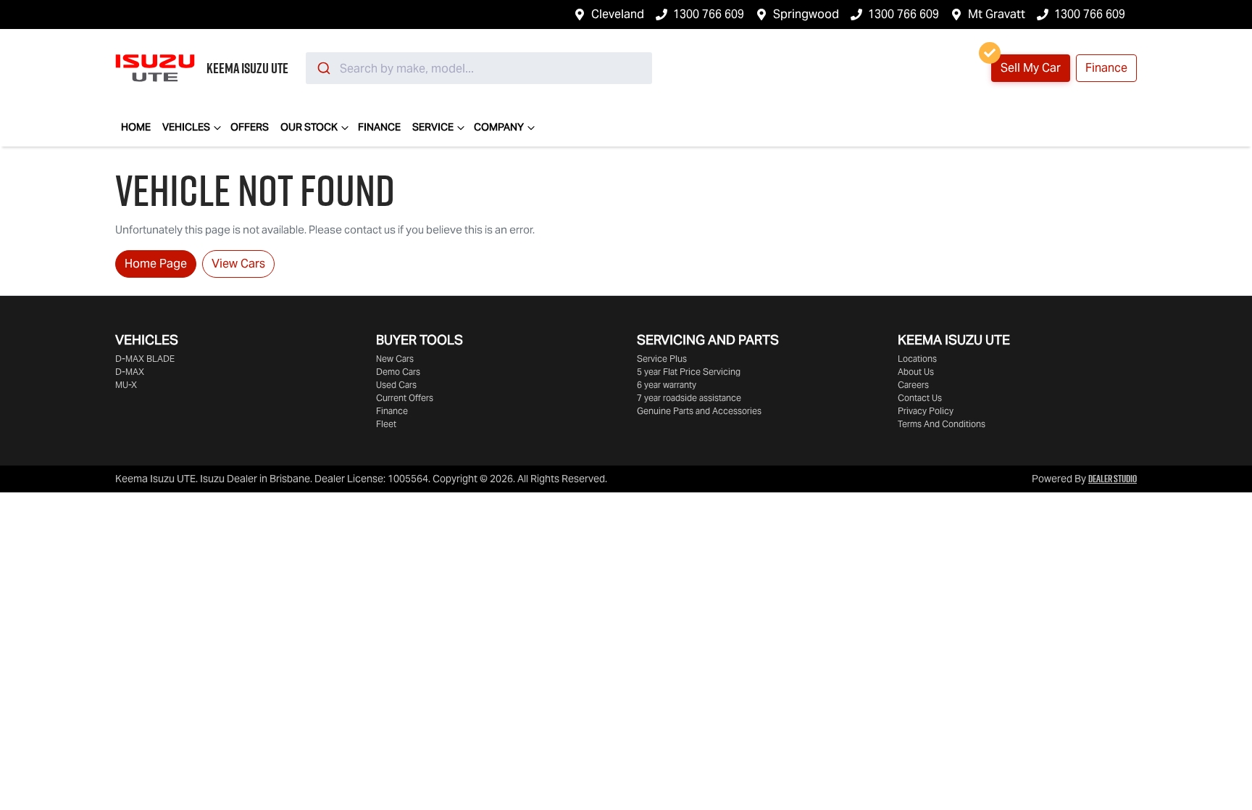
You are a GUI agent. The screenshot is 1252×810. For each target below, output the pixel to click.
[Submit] (323, 68)
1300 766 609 (708, 14)
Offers (249, 126)
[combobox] (479, 68)
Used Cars (396, 384)
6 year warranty (666, 384)
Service (433, 126)
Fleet (386, 423)
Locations (917, 358)
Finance (1106, 67)
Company (499, 126)
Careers (913, 384)
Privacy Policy (925, 410)
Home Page (156, 263)
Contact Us (920, 397)
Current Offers (404, 397)
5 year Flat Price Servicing (688, 371)
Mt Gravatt (996, 14)
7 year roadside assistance (689, 397)
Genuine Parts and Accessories (699, 410)
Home (136, 126)
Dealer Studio (1112, 478)
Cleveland (617, 14)
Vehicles (186, 126)
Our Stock (309, 126)
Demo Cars (398, 371)
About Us (916, 371)
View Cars (238, 263)
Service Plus (662, 358)
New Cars (395, 358)
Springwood (806, 14)
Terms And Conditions (941, 423)
